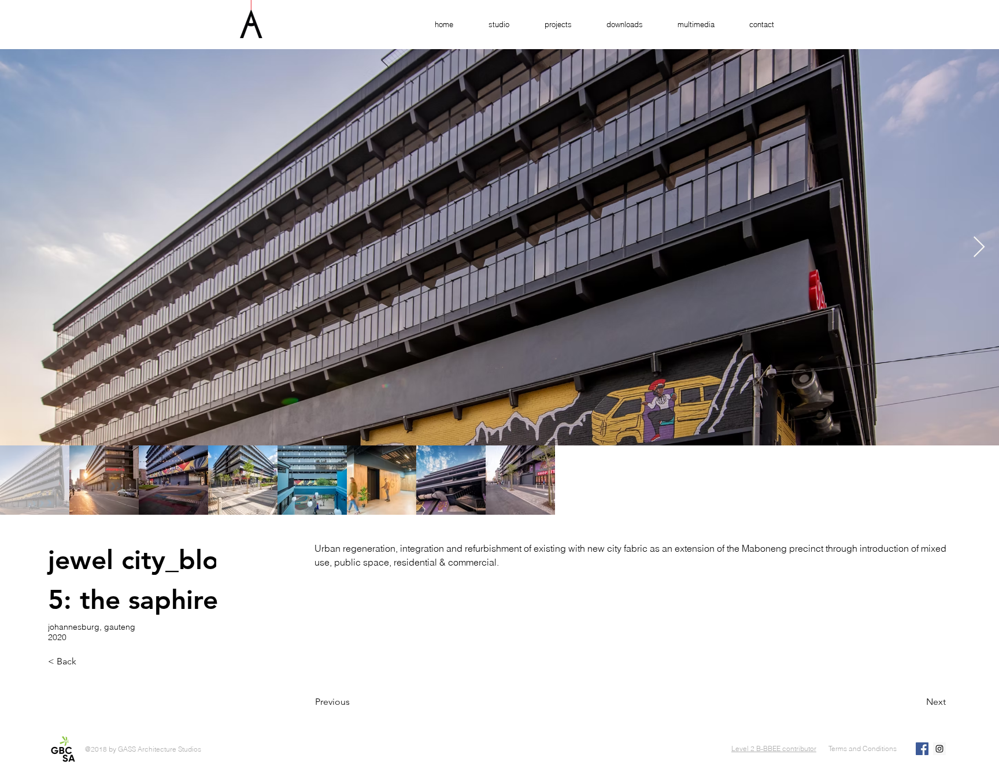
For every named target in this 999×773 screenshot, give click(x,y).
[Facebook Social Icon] (922, 748)
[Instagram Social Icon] (939, 748)
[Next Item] (979, 247)
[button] (549, 25)
